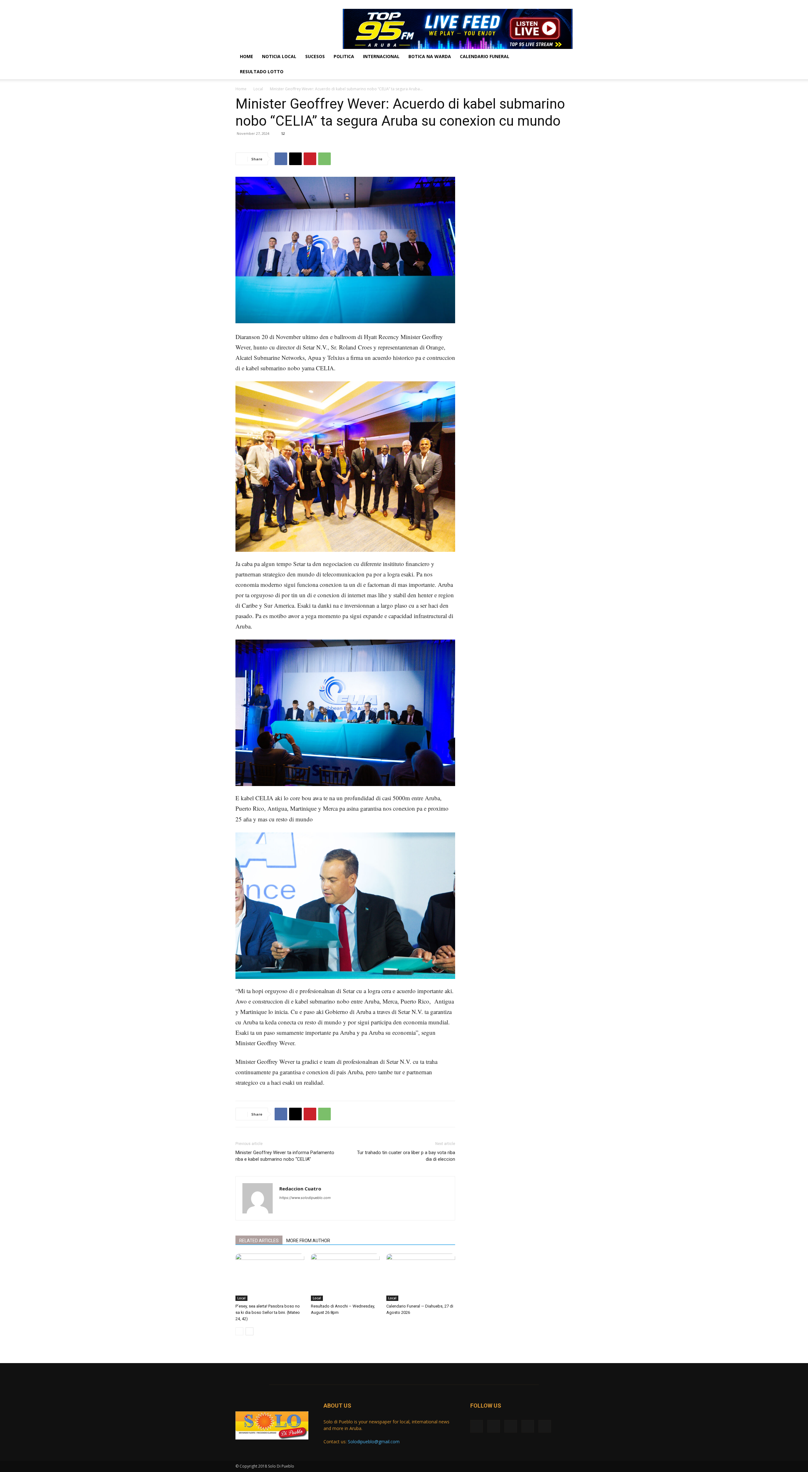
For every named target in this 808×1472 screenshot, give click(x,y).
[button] (565, 57)
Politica (344, 56)
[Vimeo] (547, 4)
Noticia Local (279, 56)
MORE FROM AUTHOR (308, 1240)
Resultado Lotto (261, 71)
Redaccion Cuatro (300, 1188)
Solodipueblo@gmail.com (374, 1442)
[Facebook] (526, 4)
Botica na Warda (429, 56)
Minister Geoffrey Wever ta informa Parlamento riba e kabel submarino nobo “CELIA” (284, 1156)
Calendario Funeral (484, 56)
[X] (536, 4)
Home (246, 56)
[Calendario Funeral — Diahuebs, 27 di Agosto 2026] (420, 1277)
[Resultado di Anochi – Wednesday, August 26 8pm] (345, 1277)
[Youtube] (568, 4)
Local (258, 89)
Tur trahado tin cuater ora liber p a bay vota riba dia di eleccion (406, 1156)
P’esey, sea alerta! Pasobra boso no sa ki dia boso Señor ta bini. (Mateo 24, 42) (267, 1312)
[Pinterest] (310, 158)
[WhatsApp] (324, 158)
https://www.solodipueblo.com (305, 1197)
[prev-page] (239, 1331)
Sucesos (315, 56)
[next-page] (249, 1331)
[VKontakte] (557, 4)
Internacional (381, 56)
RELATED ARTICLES (259, 1240)
